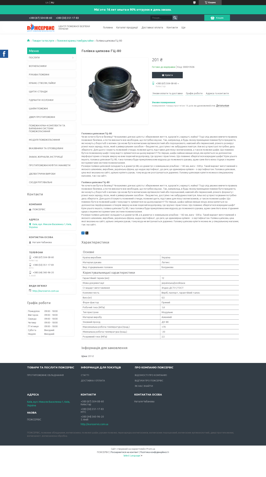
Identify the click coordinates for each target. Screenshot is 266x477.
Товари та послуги (43, 40)
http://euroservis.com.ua (46, 291)
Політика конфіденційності (154, 452)
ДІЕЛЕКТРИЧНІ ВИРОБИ (42, 173)
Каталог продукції (127, 27)
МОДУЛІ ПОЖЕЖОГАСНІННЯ (44, 139)
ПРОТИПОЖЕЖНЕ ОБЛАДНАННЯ (45, 375)
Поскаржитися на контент (125, 452)
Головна (108, 27)
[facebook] (83, 233)
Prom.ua (150, 449)
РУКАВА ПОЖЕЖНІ (39, 74)
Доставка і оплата (152, 27)
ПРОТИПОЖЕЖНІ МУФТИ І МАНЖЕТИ (49, 165)
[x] (86, 233)
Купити (169, 75)
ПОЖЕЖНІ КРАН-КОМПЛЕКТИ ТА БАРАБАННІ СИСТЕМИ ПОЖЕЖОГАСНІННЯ (47, 128)
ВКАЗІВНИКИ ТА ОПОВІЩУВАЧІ (46, 148)
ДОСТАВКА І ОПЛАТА (93, 380)
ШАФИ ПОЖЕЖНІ (38, 108)
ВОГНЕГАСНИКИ (38, 66)
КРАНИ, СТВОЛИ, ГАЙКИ (42, 83)
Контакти (172, 27)
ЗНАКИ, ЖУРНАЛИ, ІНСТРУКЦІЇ (46, 156)
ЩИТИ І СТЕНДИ (38, 91)
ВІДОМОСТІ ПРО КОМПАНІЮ (151, 375)
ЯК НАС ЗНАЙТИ (144, 386)
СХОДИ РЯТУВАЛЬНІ (40, 182)
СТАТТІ (85, 375)
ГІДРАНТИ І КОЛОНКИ (41, 100)
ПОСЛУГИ (34, 57)
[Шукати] (175, 18)
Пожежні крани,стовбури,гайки (75, 40)
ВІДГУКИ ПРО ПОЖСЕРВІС (149, 380)
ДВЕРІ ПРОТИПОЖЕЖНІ (42, 117)
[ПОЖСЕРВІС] (40, 27)
